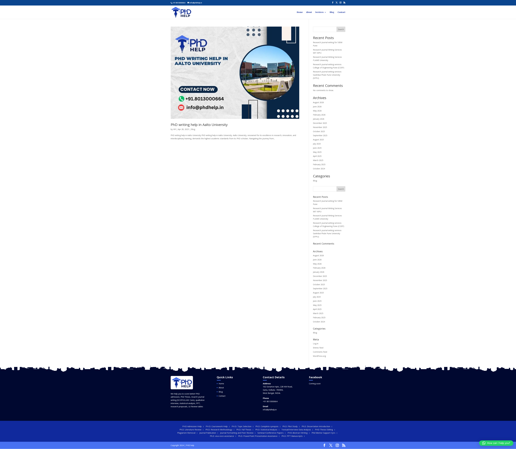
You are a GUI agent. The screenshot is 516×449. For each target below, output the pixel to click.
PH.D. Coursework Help (217, 426)
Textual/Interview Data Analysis (296, 429)
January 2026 (318, 119)
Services (319, 12)
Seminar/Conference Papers (270, 432)
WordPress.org (319, 356)
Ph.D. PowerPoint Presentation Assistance (257, 436)
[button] (496, 443)
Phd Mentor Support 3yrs (323, 432)
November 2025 (320, 127)
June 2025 (317, 148)
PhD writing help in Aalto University (199, 124)
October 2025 (319, 131)
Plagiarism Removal (186, 432)
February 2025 (319, 164)
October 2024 (319, 168)
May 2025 (317, 152)
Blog (332, 12)
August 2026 (318, 102)
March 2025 (318, 160)
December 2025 (320, 123)
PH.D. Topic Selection (241, 426)
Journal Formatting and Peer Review (236, 432)
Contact (341, 12)
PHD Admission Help (192, 426)
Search (341, 29)
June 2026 (317, 106)
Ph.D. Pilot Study (290, 426)
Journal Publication (207, 432)
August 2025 (318, 139)
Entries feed (318, 347)
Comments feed (320, 352)
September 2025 (320, 135)
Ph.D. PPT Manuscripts (292, 436)
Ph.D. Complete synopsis (266, 426)
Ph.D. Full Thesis (243, 429)
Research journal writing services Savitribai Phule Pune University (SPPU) (327, 74)
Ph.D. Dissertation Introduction (316, 426)
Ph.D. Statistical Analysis (266, 429)
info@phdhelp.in (270, 409)
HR (174, 129)
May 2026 (317, 110)
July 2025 (317, 143)
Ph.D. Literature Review (190, 429)
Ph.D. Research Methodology (218, 429)
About (309, 12)
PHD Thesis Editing (324, 429)
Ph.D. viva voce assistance (222, 436)
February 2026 (319, 114)
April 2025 (317, 156)
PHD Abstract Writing (298, 432)
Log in (315, 343)
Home (300, 12)
